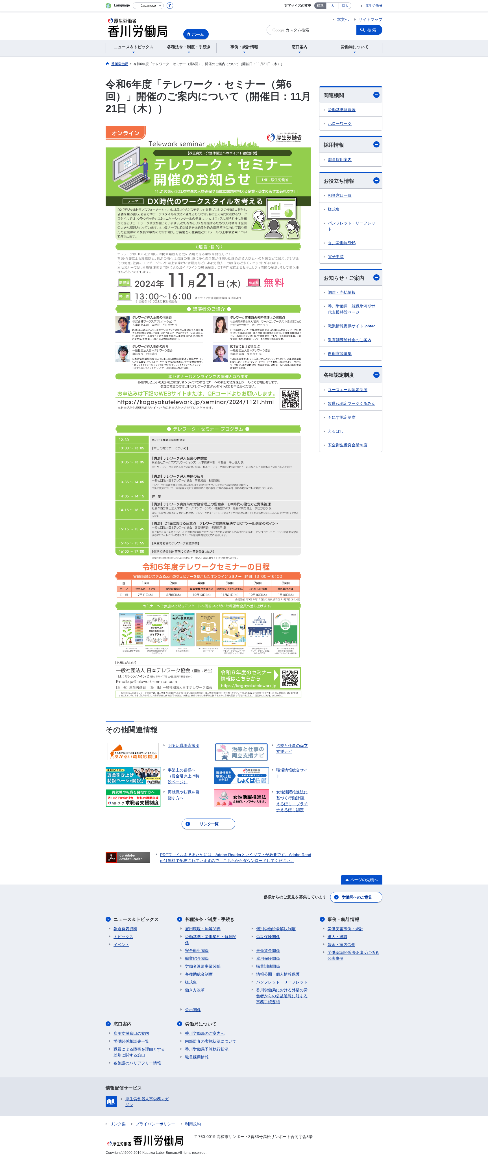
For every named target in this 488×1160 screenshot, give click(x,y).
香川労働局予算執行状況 (206, 1049)
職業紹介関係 (197, 958)
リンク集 (118, 1124)
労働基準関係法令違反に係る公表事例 (353, 955)
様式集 (334, 209)
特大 (345, 6)
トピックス (123, 936)
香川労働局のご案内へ (205, 1033)
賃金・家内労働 (341, 944)
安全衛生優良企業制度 (347, 445)
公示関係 (193, 1009)
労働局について (201, 1024)
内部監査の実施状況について (210, 1041)
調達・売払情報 (342, 292)
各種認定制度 (339, 375)
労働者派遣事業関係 (203, 966)
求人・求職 (337, 936)
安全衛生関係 (197, 950)
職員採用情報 (197, 1057)
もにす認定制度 (342, 417)
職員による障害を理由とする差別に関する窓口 (139, 1052)
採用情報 (334, 145)
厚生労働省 (373, 6)
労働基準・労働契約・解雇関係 (210, 939)
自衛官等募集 (340, 353)
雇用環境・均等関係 (203, 929)
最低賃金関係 (268, 950)
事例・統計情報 (343, 919)
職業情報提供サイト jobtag (352, 326)
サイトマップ (370, 19)
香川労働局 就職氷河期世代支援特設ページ (351, 309)
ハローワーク (340, 123)
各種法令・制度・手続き (210, 919)
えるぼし (336, 431)
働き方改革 (195, 990)
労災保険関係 (268, 936)
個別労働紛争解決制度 (276, 929)
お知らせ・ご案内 (344, 278)
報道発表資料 (125, 929)
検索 (372, 30)
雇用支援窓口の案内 (131, 1033)
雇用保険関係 (268, 958)
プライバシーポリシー (155, 1124)
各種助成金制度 (199, 974)
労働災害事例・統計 (345, 929)
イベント (121, 944)
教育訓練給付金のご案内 (349, 340)
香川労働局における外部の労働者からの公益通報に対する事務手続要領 (282, 996)
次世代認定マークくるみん (351, 403)
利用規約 (193, 1124)
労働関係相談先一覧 (131, 1041)
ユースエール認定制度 (347, 389)
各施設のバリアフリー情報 (137, 1063)
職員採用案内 (340, 159)
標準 (320, 6)
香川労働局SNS (342, 243)
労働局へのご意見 (357, 897)
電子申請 (336, 256)
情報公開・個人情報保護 (278, 974)
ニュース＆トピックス (136, 919)
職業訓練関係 (268, 966)
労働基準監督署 (342, 109)
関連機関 (334, 95)
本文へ (343, 19)
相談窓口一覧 (340, 195)
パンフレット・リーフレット (351, 226)
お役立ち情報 (339, 181)
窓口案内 (123, 1024)
